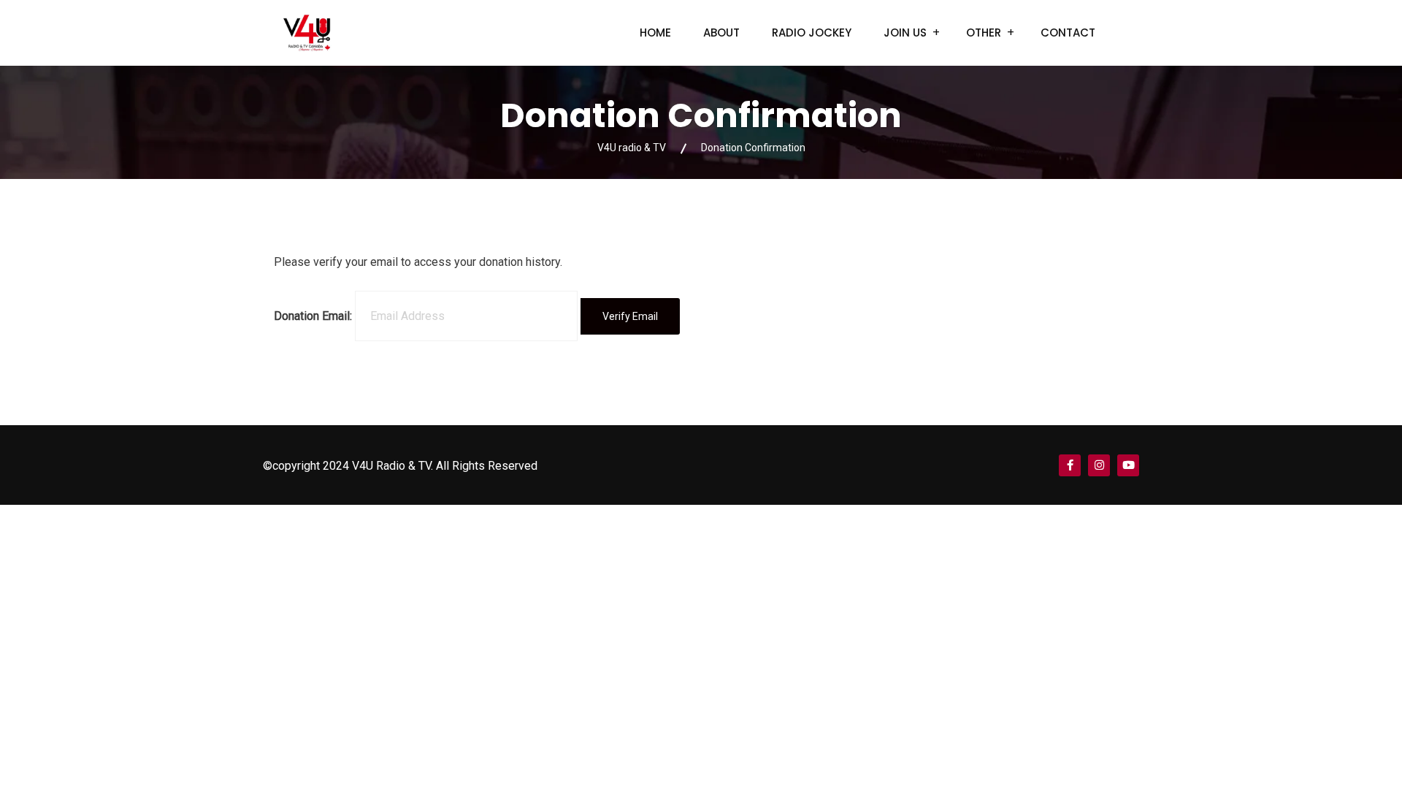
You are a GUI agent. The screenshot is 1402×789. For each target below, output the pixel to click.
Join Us (905, 32)
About (721, 32)
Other (983, 32)
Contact (1068, 32)
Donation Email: (313, 316)
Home (655, 32)
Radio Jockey (811, 32)
